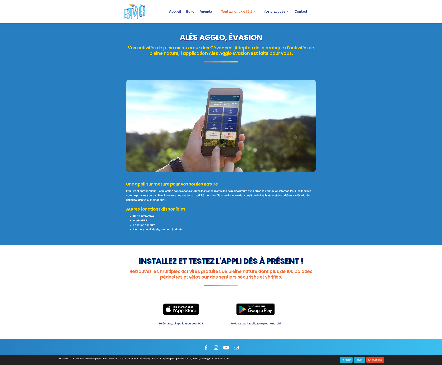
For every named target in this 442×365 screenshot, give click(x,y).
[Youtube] (226, 348)
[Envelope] (236, 348)
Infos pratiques (273, 11)
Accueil (175, 11)
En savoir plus (375, 360)
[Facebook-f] (206, 348)
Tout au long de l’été (236, 11)
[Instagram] (216, 348)
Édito (190, 11)
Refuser (359, 360)
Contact (301, 11)
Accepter (346, 360)
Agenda (206, 11)
